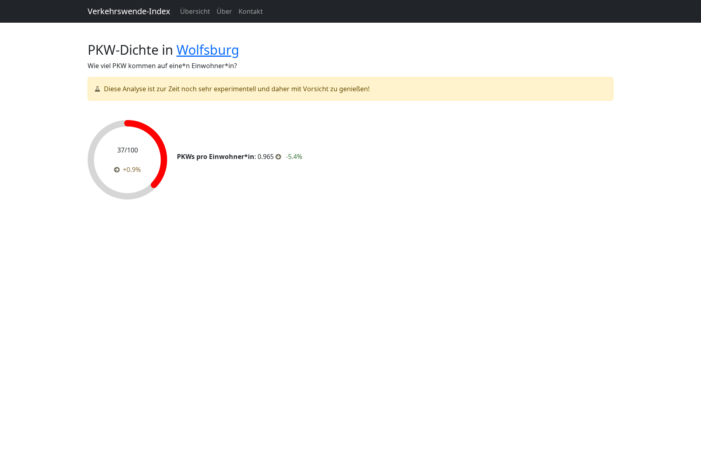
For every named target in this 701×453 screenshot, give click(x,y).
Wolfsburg (207, 49)
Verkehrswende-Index (129, 11)
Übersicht (195, 11)
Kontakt (251, 11)
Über (224, 11)
